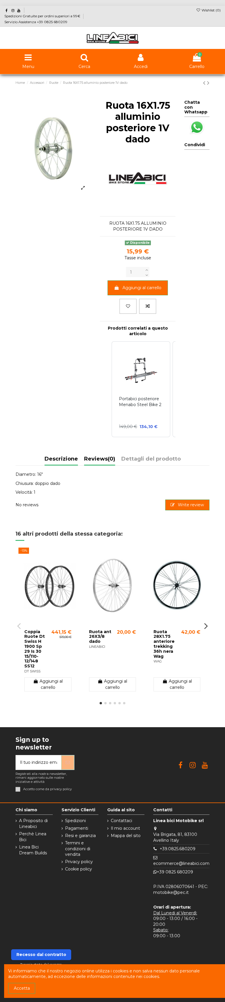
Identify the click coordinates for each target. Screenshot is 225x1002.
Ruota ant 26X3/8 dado (100, 636)
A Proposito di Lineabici (33, 823)
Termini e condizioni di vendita (77, 848)
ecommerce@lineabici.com (181, 863)
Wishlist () (211, 10)
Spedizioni (75, 820)
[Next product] (208, 82)
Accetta (22, 988)
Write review (190, 504)
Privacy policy (79, 861)
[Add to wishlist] (128, 306)
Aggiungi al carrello (141, 287)
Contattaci (121, 820)
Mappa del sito (126, 835)
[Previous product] (205, 82)
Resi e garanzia (80, 835)
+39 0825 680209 (175, 872)
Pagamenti (76, 828)
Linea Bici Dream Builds (33, 850)
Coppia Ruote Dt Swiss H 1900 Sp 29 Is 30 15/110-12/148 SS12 (34, 649)
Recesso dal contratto (41, 954)
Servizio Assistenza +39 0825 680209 (35, 22)
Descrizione (61, 459)
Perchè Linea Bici (32, 836)
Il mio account (125, 828)
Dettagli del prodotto (151, 459)
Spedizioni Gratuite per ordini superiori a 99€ (42, 16)
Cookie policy (78, 869)
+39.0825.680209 (177, 848)
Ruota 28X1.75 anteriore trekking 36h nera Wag (164, 644)
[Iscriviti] (67, 762)
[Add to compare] (147, 306)
